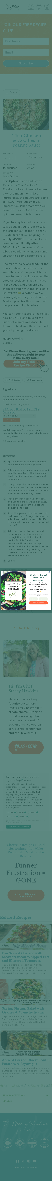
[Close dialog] (49, 572)
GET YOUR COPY (38, 602)
